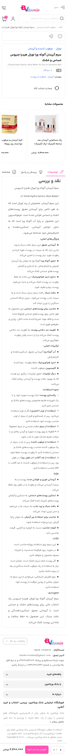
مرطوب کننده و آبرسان (46, 27)
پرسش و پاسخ (29, 172)
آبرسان (50, 77)
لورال (58, 49)
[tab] (55, 173)
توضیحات (52, 172)
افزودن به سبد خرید (36, 749)
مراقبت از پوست (38, 77)
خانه (61, 27)
